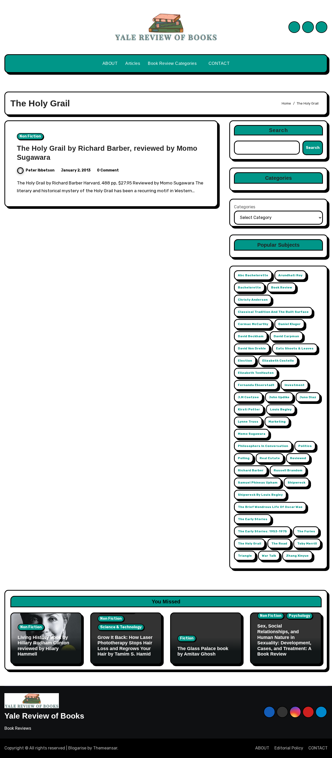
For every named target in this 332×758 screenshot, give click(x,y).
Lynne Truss (248, 421)
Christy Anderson (253, 299)
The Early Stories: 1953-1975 (262, 531)
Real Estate (270, 458)
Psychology (299, 616)
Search (278, 130)
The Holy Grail (249, 543)
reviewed (298, 458)
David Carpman (286, 336)
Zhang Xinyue (297, 555)
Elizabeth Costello (278, 360)
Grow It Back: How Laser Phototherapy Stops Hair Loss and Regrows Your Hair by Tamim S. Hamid (125, 646)
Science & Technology (121, 627)
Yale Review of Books (44, 716)
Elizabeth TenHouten (256, 373)
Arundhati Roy (290, 275)
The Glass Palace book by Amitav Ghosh (202, 651)
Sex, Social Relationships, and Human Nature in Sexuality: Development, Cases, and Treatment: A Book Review (284, 640)
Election (245, 360)
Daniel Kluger (289, 324)
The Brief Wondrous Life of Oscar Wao (270, 507)
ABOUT (110, 63)
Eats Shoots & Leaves (295, 348)
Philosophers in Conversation (263, 446)
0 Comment (108, 170)
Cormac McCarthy (253, 324)
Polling (244, 458)
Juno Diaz (308, 397)
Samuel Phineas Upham (258, 482)
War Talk (269, 555)
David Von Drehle (252, 348)
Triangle (245, 555)
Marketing (277, 421)
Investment (295, 385)
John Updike (279, 397)
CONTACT (219, 63)
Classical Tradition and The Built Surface (273, 312)
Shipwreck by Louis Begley (260, 495)
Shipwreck (296, 482)
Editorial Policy (288, 748)
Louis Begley (281, 409)
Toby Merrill (307, 543)
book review (281, 287)
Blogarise (77, 748)
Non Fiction (30, 136)
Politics (305, 446)
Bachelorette (249, 287)
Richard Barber (251, 470)
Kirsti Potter (249, 409)
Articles (132, 63)
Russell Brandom (288, 470)
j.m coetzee (248, 397)
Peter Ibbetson (40, 170)
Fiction (186, 638)
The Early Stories (252, 519)
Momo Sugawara (251, 434)
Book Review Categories (173, 63)
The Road (279, 543)
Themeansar (105, 748)
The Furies (306, 531)
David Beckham (251, 336)
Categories (244, 206)
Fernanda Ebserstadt (256, 385)
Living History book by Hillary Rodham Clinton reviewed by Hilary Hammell (43, 646)
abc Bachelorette (253, 275)
